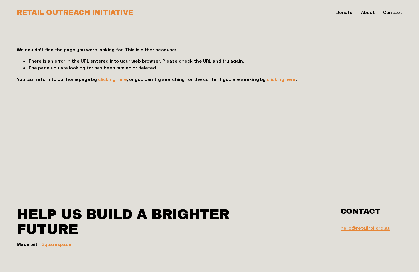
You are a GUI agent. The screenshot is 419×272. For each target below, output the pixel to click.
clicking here (112, 79)
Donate (344, 12)
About (368, 12)
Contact (392, 12)
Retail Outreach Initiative (75, 12)
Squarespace (57, 244)
